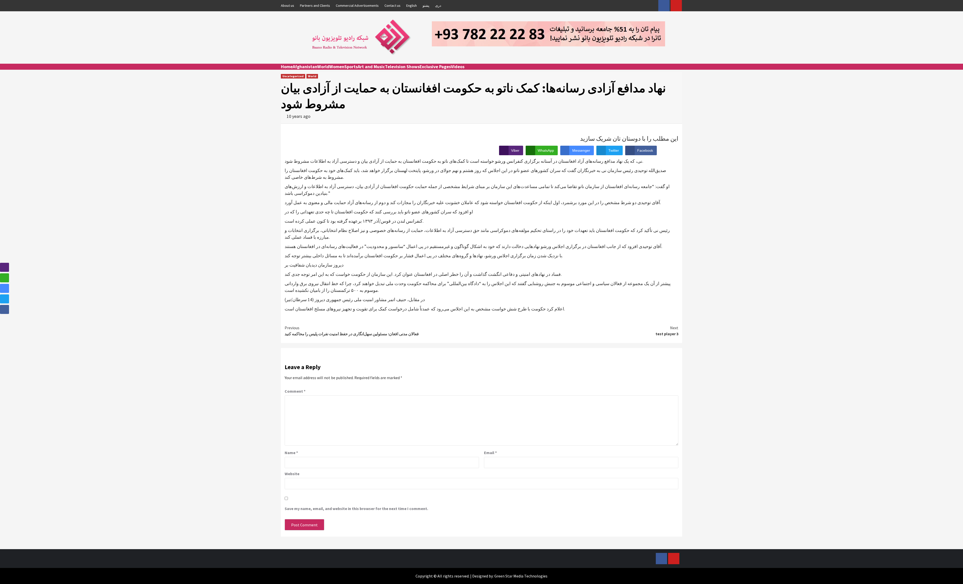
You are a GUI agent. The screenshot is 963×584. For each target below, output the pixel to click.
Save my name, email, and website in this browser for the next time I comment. (356, 508)
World (323, 66)
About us (287, 5)
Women (336, 66)
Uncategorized (293, 76)
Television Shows (402, 66)
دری (438, 5)
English (411, 5)
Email (490, 452)
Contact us (392, 5)
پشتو (426, 5)
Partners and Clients (315, 5)
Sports (351, 66)
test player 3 (667, 330)
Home (287, 66)
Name (291, 452)
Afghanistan (305, 66)
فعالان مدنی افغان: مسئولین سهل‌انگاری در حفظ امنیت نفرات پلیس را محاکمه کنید (352, 330)
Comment (295, 391)
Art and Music (371, 66)
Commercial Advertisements (357, 5)
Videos (457, 66)
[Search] (679, 71)
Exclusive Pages (435, 66)
